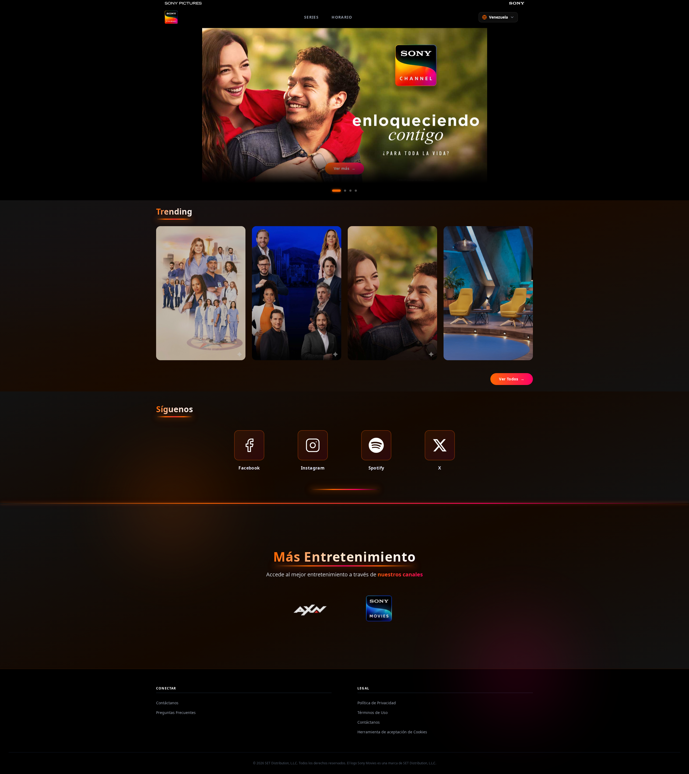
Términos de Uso (372, 712)
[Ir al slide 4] (356, 191)
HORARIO (342, 17)
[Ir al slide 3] (350, 191)
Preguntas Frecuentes (176, 712)
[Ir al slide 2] (342, 191)
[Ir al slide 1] (333, 191)
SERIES (311, 17)
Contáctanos (167, 702)
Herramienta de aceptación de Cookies (392, 731)
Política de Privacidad (376, 702)
